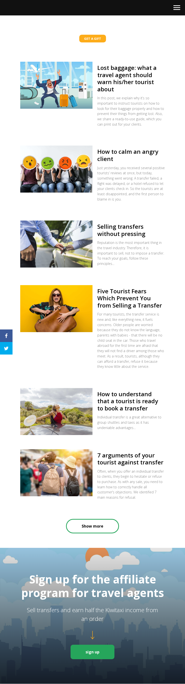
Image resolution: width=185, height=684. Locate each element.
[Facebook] (6, 335)
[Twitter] (6, 348)
